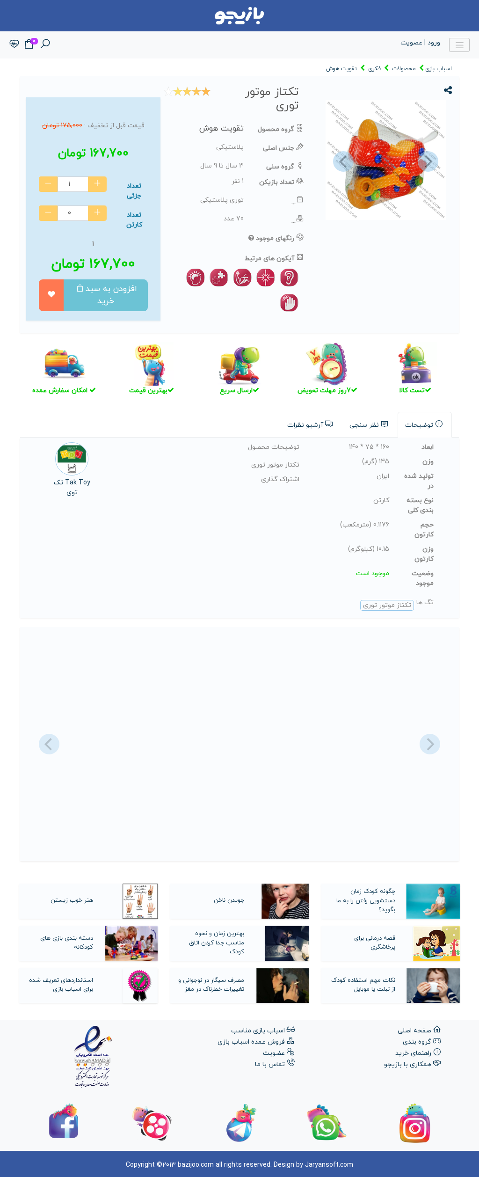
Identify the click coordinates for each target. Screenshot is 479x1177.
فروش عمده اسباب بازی (251, 1042)
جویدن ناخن (229, 900)
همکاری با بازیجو (407, 1064)
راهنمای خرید (413, 1053)
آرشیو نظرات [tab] (305, 425)
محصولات (404, 69)
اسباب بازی (438, 69)
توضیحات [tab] (419, 425)
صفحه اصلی (414, 1030)
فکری (374, 69)
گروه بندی (417, 1042)
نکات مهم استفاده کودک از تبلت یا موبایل (363, 985)
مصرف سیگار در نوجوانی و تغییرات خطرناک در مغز (211, 985)
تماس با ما (270, 1064)
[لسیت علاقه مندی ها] (14, 44)
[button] (342, 161)
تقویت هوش (341, 69)
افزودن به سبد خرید (111, 295)
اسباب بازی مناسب (258, 1030)
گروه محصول (276, 129)
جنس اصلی (278, 148)
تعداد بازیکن (276, 182)
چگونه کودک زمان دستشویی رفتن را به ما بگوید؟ (365, 900)
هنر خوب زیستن (72, 900)
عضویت (274, 1053)
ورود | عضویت (420, 42)
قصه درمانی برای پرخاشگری (374, 943)
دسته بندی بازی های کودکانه (66, 943)
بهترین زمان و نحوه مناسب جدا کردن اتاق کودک (216, 942)
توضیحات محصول (273, 447)
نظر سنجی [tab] (364, 425)
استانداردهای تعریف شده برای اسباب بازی (61, 985)
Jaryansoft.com (329, 1165)
